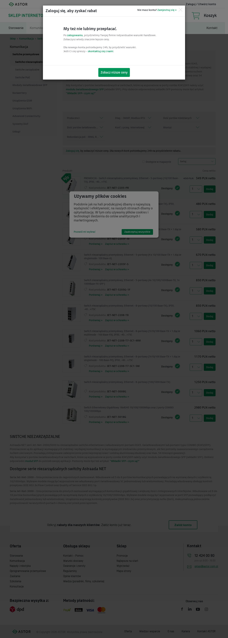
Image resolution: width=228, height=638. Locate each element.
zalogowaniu (75, 35)
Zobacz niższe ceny (114, 72)
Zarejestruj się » (167, 10)
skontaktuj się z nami (100, 51)
